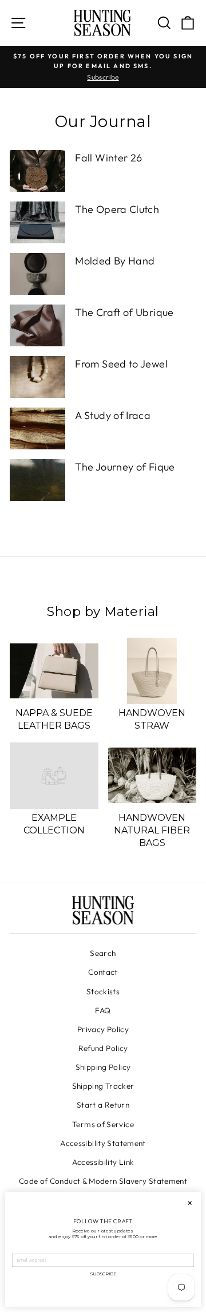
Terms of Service (103, 1124)
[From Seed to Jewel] (37, 377)
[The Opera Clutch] (37, 222)
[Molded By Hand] (37, 274)
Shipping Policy (103, 1067)
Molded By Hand (114, 260)
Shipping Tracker (103, 1086)
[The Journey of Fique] (37, 480)
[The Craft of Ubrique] (37, 325)
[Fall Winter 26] (37, 171)
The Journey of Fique (125, 466)
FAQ (102, 1010)
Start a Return (103, 1105)
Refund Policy (103, 1048)
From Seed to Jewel (121, 363)
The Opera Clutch (117, 209)
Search (103, 953)
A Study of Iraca (112, 415)
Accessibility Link (103, 1162)
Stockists (103, 991)
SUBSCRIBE (103, 1273)
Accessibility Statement (102, 1143)
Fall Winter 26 (108, 157)
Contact (103, 972)
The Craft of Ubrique (124, 312)
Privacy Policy (103, 1029)
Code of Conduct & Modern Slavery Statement (103, 1181)
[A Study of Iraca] (37, 428)
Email (18, 1249)
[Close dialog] (190, 1202)
